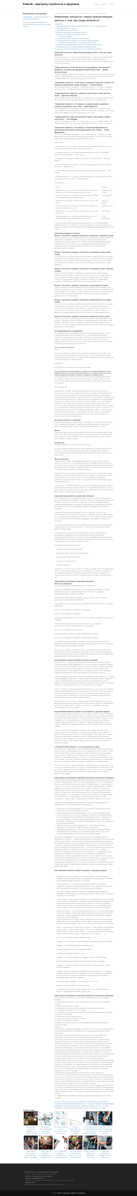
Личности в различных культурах (95, 1108)
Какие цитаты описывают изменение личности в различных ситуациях (78, 45)
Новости (104, 4)
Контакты (28, 1176)
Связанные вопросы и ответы (65, 28)
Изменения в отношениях (86, 1104)
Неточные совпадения (65, 36)
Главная (96, 4)
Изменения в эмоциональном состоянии (67, 1106)
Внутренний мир (93, 1102)
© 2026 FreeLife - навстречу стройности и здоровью (41, 1172)
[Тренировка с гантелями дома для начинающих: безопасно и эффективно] (46, 1125)
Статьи (112, 4)
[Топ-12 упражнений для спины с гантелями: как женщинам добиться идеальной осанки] (61, 1149)
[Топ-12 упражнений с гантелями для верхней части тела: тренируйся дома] (75, 1149)
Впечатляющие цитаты (69, 1102)
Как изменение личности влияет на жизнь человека (73, 38)
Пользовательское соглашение (42, 1176)
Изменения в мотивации (69, 1104)
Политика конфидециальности (34, 1178)
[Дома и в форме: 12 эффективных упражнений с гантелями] (90, 1149)
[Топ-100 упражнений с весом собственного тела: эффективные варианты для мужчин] (61, 1125)
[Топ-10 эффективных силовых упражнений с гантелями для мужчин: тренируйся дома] (90, 1125)
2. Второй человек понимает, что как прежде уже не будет (77, 43)
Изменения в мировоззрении (104, 1104)
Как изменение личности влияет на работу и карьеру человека (76, 47)
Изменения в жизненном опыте (91, 1106)
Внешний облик (82, 1102)
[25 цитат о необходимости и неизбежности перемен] (75, 1125)
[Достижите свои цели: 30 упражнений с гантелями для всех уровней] (105, 1125)
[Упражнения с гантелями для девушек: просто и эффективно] (105, 1149)
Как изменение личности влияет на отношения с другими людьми (77, 40)
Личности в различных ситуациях (73, 1108)
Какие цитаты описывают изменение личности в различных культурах (78, 49)
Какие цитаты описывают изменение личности (71, 34)
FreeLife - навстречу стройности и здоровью (51, 4)
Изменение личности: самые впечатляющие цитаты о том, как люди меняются (81, 26)
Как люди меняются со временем (67, 30)
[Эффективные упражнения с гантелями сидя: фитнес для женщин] (31, 1149)
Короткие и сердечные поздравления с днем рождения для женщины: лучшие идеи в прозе (36, 24)
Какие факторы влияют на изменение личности (71, 32)
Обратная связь (30, 1182)
